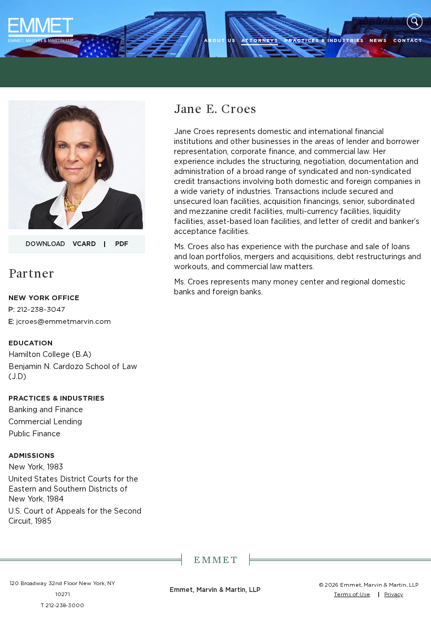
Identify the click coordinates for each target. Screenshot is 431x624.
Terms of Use (352, 594)
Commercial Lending (45, 422)
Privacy (393, 594)
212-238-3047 (41, 309)
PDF (121, 244)
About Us (219, 40)
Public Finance (34, 434)
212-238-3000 (65, 605)
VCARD (84, 244)
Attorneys (259, 40)
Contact (408, 40)
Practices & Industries (324, 40)
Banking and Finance (45, 410)
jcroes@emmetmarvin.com (63, 322)
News (378, 40)
